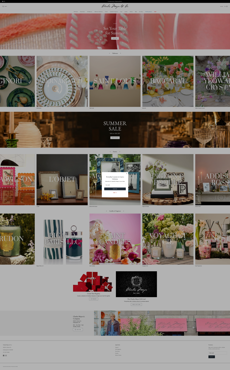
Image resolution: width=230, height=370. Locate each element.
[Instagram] (115, 192)
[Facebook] (114, 192)
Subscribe (115, 188)
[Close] (126, 173)
